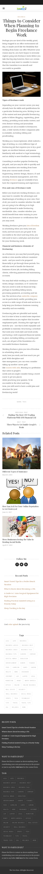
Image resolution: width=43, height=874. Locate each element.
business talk (26, 649)
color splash (13, 624)
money (19, 680)
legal (33, 676)
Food (7, 667)
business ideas (11, 649)
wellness (15, 707)
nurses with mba (13, 368)
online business (29, 685)
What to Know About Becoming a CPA (19, 589)
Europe (22, 663)
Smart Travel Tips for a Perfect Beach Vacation (19, 727)
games (25, 667)
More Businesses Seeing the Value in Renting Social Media (18, 540)
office (8, 685)
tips (7, 702)
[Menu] (3, 8)
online (16, 685)
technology (26, 698)
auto (14, 641)
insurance (25, 672)
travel (15, 702)
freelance (14, 180)
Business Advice (12, 645)
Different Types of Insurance (14, 471)
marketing (9, 680)
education (24, 658)
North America (30, 680)
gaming (33, 667)
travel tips (26, 702)
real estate (10, 689)
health (8, 672)
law (17, 676)
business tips (11, 654)
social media (26, 694)
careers (23, 654)
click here (19, 767)
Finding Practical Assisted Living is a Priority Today (20, 743)
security (22, 689)
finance (32, 663)
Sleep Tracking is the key (14, 608)
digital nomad (11, 658)
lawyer (24, 676)
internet (9, 676)
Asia (7, 641)
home (16, 672)
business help (27, 645)
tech (16, 698)
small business (11, 694)
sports (8, 698)
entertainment (11, 663)
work (24, 707)
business (23, 641)
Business (21, 17)
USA (7, 707)
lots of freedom (33, 225)
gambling (16, 667)
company (33, 654)
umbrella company (30, 296)
